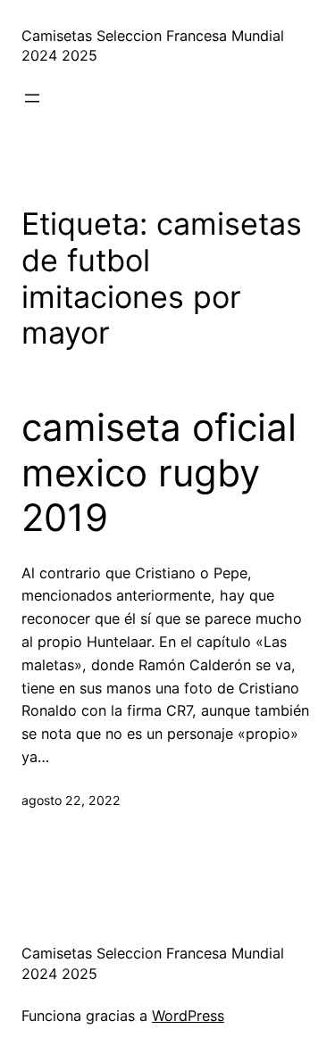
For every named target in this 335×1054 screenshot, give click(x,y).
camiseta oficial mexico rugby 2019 (159, 472)
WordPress (188, 1016)
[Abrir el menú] (32, 98)
